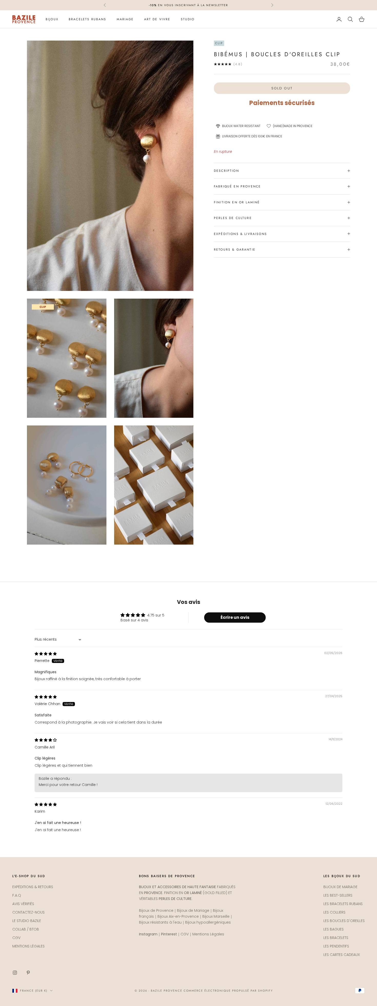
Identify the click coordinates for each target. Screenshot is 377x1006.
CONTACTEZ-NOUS (28, 912)
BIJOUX (52, 19)
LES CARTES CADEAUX (341, 954)
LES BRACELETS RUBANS (343, 903)
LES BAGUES (333, 929)
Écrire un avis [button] (235, 617)
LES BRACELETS (335, 937)
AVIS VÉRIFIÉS (23, 903)
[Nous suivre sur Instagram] (14, 972)
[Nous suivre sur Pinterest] (28, 972)
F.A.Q (16, 895)
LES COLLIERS (334, 912)
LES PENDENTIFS (336, 946)
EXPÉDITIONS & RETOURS (32, 886)
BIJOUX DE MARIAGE (340, 886)
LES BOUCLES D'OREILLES (344, 920)
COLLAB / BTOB (25, 929)
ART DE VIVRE (157, 19)
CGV (16, 937)
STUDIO (188, 19)
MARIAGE (125, 19)
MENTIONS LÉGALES (28, 946)
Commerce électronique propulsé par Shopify (228, 991)
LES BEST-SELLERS (337, 895)
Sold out (282, 88)
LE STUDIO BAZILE (26, 920)
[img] (46, 653)
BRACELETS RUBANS (87, 19)
